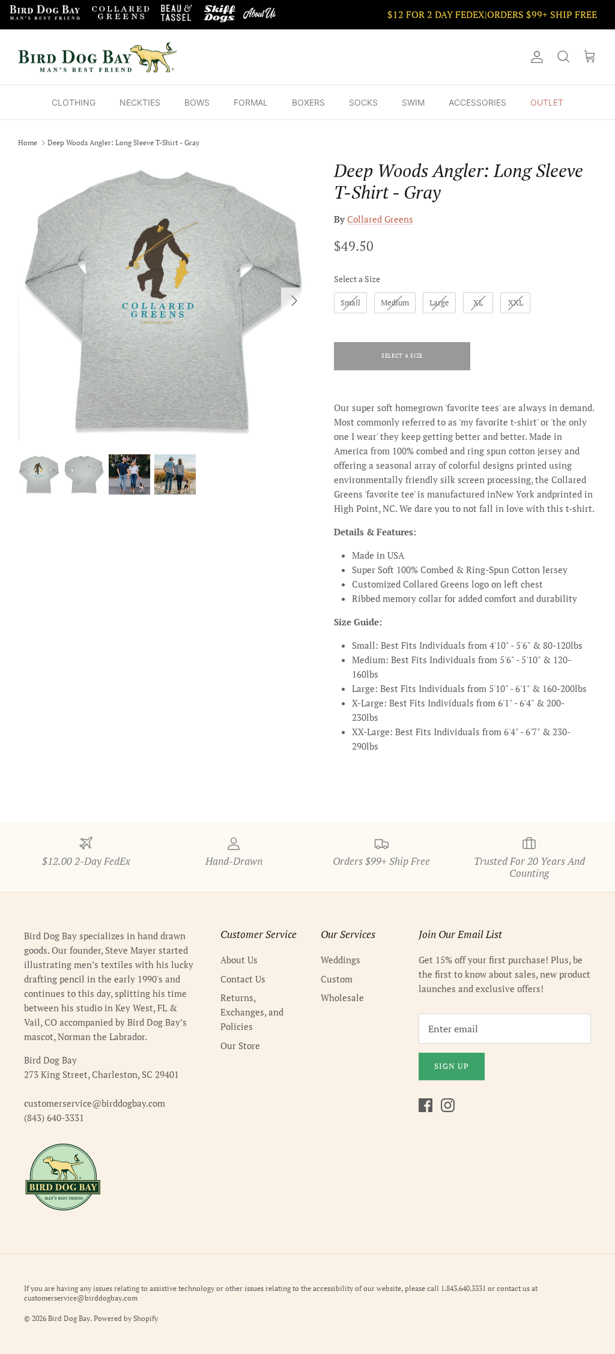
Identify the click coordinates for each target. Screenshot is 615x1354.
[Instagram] (448, 1105)
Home (27, 141)
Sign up (451, 1066)
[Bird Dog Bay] (97, 57)
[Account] (534, 57)
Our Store (240, 1046)
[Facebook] (425, 1105)
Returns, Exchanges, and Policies (251, 1011)
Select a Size (357, 278)
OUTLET (546, 102)
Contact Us (242, 979)
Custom (337, 979)
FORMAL (251, 102)
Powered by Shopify (126, 1318)
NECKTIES (140, 102)
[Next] (294, 300)
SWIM (413, 102)
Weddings (340, 960)
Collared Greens (380, 219)
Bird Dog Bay (69, 1318)
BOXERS (308, 102)
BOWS (197, 102)
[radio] (350, 303)
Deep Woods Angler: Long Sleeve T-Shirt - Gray (123, 141)
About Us (239, 960)
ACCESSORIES (477, 102)
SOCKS (363, 102)
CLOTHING (73, 102)
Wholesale (342, 997)
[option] (163, 300)
